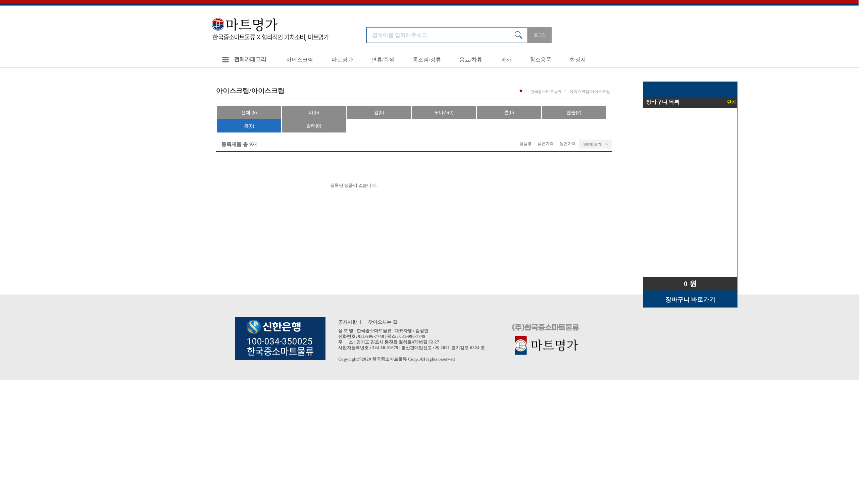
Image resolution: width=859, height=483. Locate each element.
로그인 (540, 35)
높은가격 (568, 143)
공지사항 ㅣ (350, 322)
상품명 (525, 143)
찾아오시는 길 (383, 322)
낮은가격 (546, 143)
